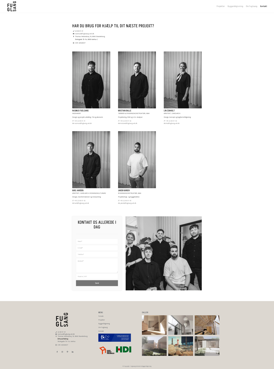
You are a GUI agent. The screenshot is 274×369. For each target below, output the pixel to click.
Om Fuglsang (103, 327)
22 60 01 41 (79, 31)
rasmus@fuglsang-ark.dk (84, 34)
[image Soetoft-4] (155, 325)
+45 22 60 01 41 (79, 121)
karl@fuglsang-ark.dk (82, 203)
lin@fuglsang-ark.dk (172, 123)
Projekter (101, 320)
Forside (100, 316)
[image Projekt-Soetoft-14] (181, 325)
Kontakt (101, 331)
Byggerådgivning (104, 324)
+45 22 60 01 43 (125, 201)
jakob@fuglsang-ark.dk (128, 203)
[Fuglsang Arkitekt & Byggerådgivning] (11, 6)
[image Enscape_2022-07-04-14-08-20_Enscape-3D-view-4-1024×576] (155, 346)
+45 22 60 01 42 (125, 121)
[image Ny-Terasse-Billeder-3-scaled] (181, 346)
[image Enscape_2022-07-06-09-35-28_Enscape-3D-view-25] (208, 346)
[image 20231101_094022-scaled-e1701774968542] (208, 325)
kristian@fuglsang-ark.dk (128, 123)
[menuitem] (220, 6)
